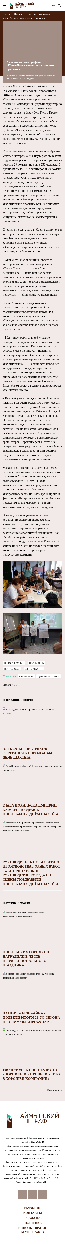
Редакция (32, 1207)
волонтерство (13, 663)
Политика (32, 1223)
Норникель (36, 663)
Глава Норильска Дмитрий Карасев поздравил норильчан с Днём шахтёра (30, 809)
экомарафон (33, 669)
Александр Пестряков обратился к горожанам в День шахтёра (29, 753)
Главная (7, 14)
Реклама (33, 1218)
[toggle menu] (4, 5)
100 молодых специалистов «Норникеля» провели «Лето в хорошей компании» (31, 1074)
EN (53, 5)
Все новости (54, 1090)
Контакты (32, 1213)
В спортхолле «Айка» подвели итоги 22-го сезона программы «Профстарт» (31, 1017)
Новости (18, 14)
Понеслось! (12, 669)
